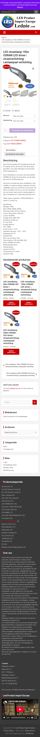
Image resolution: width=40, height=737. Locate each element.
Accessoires (6, 486)
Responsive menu (36, 12)
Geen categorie (7, 495)
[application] (20, 709)
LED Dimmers (6, 501)
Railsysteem (6, 530)
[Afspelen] (4, 718)
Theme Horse (29, 731)
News (5, 447)
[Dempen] (32, 718)
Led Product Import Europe (25, 728)
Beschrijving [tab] (10, 150)
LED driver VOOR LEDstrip (10, 507)
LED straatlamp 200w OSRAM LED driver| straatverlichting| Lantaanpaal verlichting (20, 374)
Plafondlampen (7, 527)
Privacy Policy (8, 731)
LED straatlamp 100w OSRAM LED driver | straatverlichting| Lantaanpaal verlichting (19, 365)
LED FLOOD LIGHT (8, 510)
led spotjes (5, 518)
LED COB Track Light (9, 498)
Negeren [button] (20, 7)
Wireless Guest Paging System (12, 547)
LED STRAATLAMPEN (18, 140)
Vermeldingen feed (9, 465)
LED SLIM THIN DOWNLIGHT (11, 515)
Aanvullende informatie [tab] (15, 154)
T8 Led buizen (6, 536)
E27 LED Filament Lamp (10, 492)
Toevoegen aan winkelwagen (22, 130)
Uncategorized (8, 449)
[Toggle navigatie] (4, 32)
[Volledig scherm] (36, 718)
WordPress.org (8, 470)
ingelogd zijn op (14, 388)
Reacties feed (8, 468)
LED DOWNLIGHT (8, 504)
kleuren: (6, 115)
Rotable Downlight (8, 533)
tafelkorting (7, 120)
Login (5, 462)
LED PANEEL (6, 512)
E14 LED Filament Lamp (10, 489)
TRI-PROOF (5, 541)
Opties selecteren (11, 303)
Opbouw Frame (7, 524)
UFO (3, 544)
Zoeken (35, 402)
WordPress (30, 733)
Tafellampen (6, 538)
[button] (33, 69)
